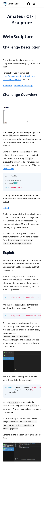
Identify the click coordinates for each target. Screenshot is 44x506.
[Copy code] (38, 176)
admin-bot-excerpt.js (23, 85)
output (6, 208)
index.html (7, 85)
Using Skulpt (8, 168)
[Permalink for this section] (4, 52)
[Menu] (39, 3)
